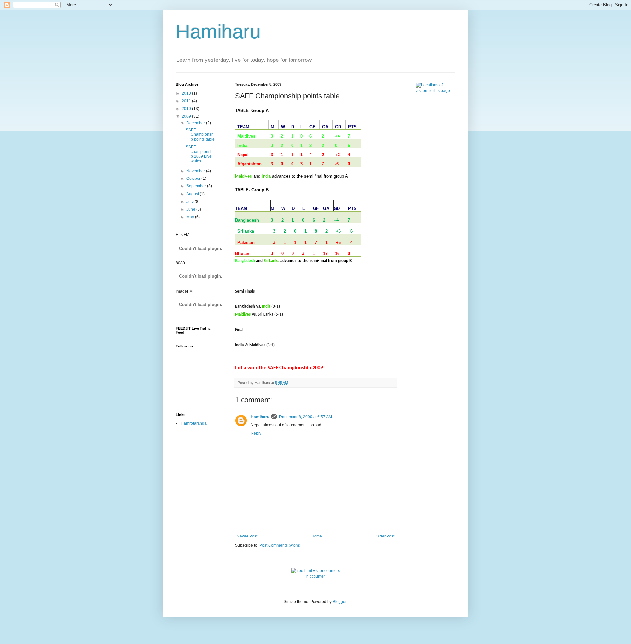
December (196, 123)
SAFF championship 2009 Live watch (200, 154)
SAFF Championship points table (200, 135)
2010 (187, 109)
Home (316, 536)
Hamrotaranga (194, 423)
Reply (256, 433)
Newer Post (247, 536)
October (193, 178)
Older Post (385, 536)
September (196, 186)
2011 (187, 101)
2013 (187, 93)
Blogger (339, 601)
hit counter (315, 576)
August (193, 194)
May (190, 217)
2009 (187, 116)
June (191, 209)
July (190, 201)
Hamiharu (218, 32)
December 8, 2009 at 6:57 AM (305, 417)
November (196, 171)
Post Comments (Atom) (279, 545)
